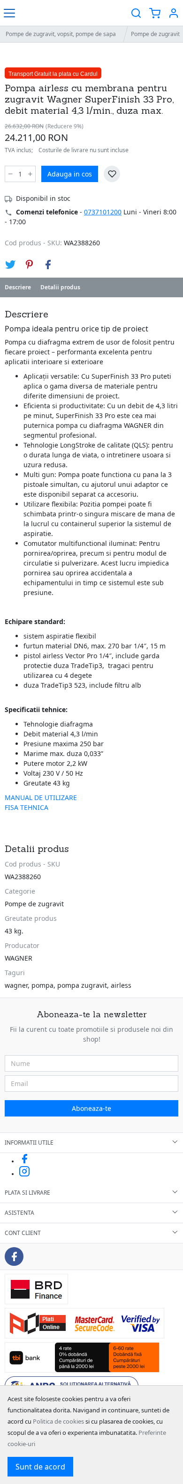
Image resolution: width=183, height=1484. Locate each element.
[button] (173, 13)
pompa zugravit (82, 985)
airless (121, 985)
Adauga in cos (69, 173)
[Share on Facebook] (47, 264)
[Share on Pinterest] (29, 264)
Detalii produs (60, 287)
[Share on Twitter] (10, 264)
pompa (42, 985)
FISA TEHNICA (26, 807)
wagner (16, 985)
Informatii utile (29, 1142)
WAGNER (18, 958)
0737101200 (103, 211)
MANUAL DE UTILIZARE (41, 797)
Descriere (18, 287)
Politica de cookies (58, 1421)
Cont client (23, 1233)
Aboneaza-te (91, 1108)
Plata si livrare (27, 1193)
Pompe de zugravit (34, 903)
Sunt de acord (40, 1467)
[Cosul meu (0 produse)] (154, 13)
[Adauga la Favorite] (112, 174)
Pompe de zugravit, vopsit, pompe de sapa (61, 34)
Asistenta (19, 1213)
